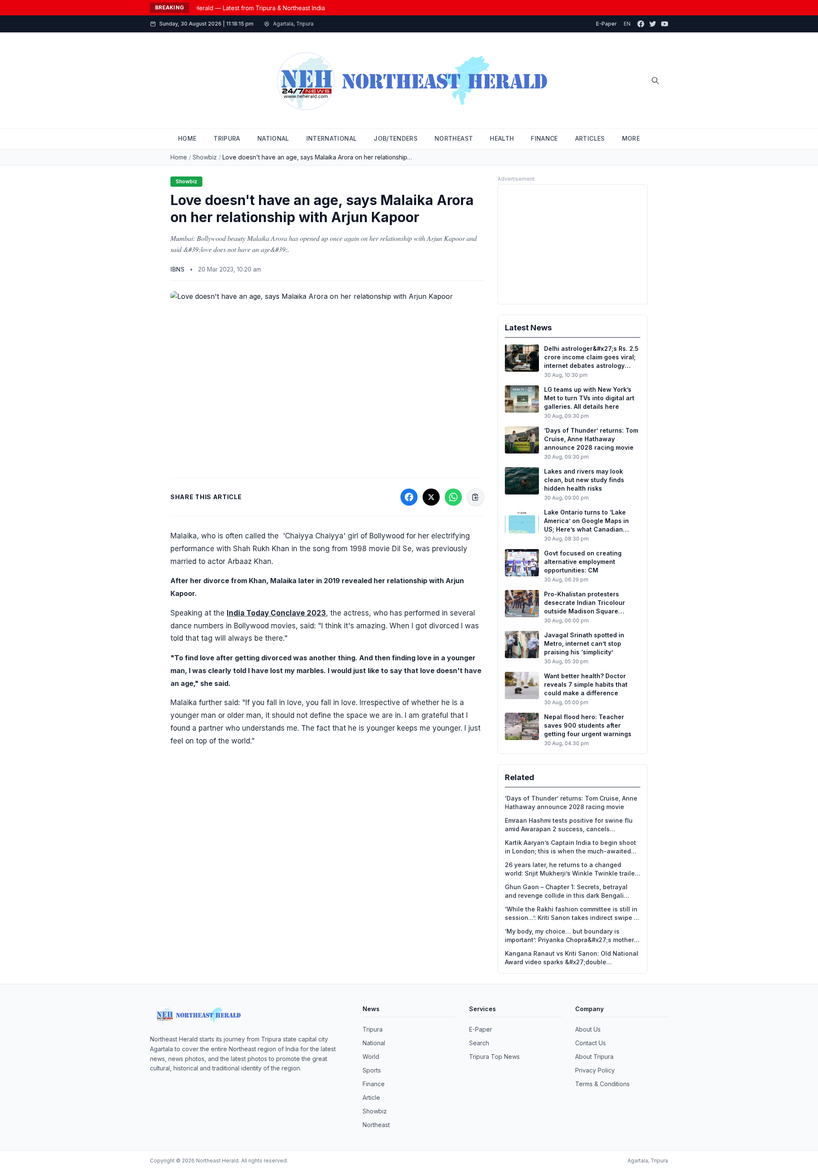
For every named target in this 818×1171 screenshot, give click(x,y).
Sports (372, 1070)
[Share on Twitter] (431, 497)
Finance (374, 1083)
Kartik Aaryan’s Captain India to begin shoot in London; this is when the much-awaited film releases (570, 847)
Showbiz (205, 157)
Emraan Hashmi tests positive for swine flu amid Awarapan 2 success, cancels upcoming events (569, 825)
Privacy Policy (595, 1070)
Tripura (373, 1029)
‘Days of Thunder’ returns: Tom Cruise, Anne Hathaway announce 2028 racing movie (571, 802)
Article (371, 1097)
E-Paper (606, 23)
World (371, 1056)
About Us (588, 1029)
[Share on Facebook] (409, 497)
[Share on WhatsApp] (453, 497)
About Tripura (594, 1056)
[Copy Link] (475, 497)
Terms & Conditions (602, 1083)
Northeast (376, 1124)
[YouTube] (664, 23)
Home (178, 157)
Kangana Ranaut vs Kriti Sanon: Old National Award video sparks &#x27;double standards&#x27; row (571, 958)
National (374, 1043)
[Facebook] (640, 23)
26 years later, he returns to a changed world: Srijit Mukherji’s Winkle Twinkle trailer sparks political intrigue (571, 869)
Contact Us (590, 1043)
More (631, 138)
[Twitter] (652, 23)
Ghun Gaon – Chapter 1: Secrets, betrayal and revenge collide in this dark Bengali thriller (566, 891)
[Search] (655, 80)
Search (479, 1043)
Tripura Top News (494, 1056)
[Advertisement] (572, 244)
